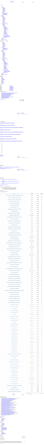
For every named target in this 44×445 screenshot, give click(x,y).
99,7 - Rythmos (11, 88)
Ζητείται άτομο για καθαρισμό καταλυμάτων (14, 274)
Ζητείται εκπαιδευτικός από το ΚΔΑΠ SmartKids (7, 414)
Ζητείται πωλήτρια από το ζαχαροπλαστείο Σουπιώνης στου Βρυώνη (9, 413)
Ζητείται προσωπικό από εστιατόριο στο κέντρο (14, 296)
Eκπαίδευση (5, 66)
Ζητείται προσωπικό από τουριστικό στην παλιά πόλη (7, 412)
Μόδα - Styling (4, 53)
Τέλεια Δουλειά (5, 68)
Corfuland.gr (3, 423)
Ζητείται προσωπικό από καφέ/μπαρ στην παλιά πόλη (14, 298)
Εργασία (32, 195)
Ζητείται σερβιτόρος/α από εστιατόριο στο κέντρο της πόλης (14, 256)
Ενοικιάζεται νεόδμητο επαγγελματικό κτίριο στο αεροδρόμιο (8, 409)
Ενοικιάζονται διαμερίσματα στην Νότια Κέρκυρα (14, 270)
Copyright (3, 432)
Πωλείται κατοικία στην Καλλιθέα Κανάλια (14, 288)
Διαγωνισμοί (4, 46)
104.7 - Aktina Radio (11, 90)
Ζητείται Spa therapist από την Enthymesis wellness (14, 276)
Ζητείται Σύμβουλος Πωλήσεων (14, 375)
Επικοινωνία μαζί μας (6, 70)
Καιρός (3, 59)
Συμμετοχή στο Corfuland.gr (7, 71)
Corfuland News (4, 57)
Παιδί (2, 80)
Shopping (5, 62)
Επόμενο (41, 393)
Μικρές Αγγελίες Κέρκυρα (3, 191)
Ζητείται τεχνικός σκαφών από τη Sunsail (14, 260)
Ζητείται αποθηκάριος (14, 373)
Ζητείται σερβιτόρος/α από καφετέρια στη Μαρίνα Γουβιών (8, 407)
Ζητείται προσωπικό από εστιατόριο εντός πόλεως (7, 94)
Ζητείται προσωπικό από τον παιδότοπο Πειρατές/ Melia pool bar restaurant (14, 195)
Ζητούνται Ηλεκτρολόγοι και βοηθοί (14, 310)
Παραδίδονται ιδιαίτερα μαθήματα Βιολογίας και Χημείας (14, 391)
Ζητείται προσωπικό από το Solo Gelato (14, 264)
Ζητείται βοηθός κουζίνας (14, 387)
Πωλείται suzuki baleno (14, 308)
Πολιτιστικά (4, 43)
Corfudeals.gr (3, 424)
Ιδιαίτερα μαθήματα (32, 215)
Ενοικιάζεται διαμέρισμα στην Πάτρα (14, 304)
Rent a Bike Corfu (6, 69)
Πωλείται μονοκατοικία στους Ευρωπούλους (14, 316)
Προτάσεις (4, 60)
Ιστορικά (4, 55)
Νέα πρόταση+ (5, 67)
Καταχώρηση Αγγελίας (5, 48)
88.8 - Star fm (11, 85)
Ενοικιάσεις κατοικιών (32, 304)
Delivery (2, 81)
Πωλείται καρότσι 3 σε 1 (4, 408)
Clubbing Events (2, 155)
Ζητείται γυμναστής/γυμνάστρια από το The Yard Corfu (14, 302)
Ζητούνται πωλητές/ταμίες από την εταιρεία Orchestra (7, 93)
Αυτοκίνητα (32, 272)
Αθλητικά (4, 44)
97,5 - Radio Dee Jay (12, 87)
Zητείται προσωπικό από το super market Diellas (14, 292)
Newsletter (4, 72)
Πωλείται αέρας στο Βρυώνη (14, 381)
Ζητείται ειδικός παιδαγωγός (14, 379)
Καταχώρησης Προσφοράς (4, 428)
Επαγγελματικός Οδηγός (4, 74)
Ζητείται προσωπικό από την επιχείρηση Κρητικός (7, 406)
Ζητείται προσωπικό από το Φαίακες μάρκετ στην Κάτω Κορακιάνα (14, 385)
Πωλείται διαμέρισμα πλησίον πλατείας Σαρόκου (14, 300)
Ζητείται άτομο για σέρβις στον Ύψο (5, 96)
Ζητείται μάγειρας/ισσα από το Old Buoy (14, 389)
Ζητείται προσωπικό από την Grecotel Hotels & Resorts (14, 280)
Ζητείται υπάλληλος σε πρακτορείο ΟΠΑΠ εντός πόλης (14, 258)
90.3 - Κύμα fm (11, 86)
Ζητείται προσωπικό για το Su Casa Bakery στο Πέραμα (14, 278)
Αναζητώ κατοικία (14, 314)
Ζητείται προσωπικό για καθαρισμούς (14, 294)
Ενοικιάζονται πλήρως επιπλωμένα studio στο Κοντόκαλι (7, 411)
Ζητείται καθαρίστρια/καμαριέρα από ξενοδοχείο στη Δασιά (14, 286)
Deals (2, 50)
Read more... (3, 51)
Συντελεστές (3, 419)
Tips (3, 56)
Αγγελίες (2, 47)
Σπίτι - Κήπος (31, 332)
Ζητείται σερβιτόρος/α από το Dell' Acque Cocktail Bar (7, 403)
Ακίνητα (32, 288)
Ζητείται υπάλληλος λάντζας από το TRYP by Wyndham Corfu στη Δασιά (14, 268)
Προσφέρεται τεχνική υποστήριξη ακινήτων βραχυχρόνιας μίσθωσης (14, 282)
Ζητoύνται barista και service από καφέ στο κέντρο (14, 284)
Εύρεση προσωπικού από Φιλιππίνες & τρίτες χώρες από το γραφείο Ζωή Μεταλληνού (14, 290)
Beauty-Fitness (5, 63)
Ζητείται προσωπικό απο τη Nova (14, 266)
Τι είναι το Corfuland (4, 418)
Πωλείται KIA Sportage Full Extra (14, 312)
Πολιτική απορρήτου (4, 433)
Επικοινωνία (3, 420)
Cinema (2, 73)
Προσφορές (4, 45)
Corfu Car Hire (7, 65)
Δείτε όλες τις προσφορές (2, 168)
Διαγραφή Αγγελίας (5, 49)
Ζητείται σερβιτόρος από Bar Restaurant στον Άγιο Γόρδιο (7, 402)
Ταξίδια (2, 82)
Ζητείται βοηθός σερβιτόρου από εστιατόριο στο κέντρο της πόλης (8, 404)
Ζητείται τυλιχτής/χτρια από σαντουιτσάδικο (6, 400)
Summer (5, 64)
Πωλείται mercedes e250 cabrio (14, 272)
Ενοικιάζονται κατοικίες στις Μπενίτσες (14, 254)
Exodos (2, 77)
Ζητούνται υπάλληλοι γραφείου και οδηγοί (6, 95)
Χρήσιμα (2, 58)
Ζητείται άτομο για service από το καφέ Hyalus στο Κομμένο (8, 399)
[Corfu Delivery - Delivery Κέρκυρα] (0, 440)
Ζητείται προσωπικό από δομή (14, 252)
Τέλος (43, 393)
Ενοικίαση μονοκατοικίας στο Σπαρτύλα (14, 306)
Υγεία (3, 52)
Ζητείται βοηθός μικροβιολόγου (5, 97)
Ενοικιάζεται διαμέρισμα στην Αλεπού (14, 383)
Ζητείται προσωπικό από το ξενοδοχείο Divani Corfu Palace (8, 405)
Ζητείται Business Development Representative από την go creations (14, 262)
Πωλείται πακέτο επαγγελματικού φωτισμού (14, 377)
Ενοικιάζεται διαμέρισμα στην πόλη (5, 410)
